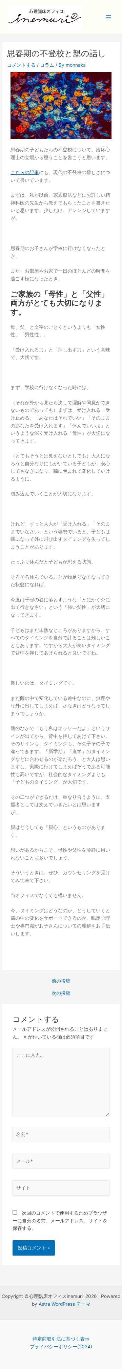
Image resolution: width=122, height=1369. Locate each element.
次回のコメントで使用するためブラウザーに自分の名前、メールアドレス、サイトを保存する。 (60, 1220)
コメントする (21, 65)
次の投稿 (61, 993)
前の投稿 (61, 981)
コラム (47, 65)
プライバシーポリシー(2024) (61, 1346)
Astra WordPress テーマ (64, 1304)
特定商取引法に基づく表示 (61, 1339)
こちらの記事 (25, 172)
